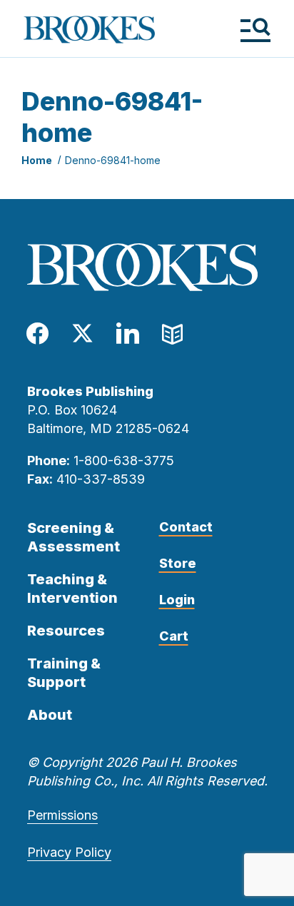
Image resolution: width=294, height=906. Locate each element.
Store (177, 563)
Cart (173, 635)
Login (177, 599)
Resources (66, 630)
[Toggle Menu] (255, 29)
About (49, 714)
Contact (186, 526)
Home (36, 160)
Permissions (62, 815)
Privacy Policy (69, 852)
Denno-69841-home (113, 160)
